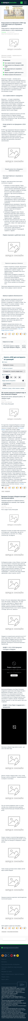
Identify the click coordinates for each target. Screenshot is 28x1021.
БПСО (3, 491)
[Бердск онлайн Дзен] (14, 955)
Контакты (4, 962)
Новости (3, 959)
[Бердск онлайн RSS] (17, 955)
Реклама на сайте (6, 971)
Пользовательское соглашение (10, 964)
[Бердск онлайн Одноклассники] (2, 955)
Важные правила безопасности (13, 74)
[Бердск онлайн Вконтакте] (5, 955)
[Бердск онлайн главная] (9, 947)
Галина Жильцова (8, 402)
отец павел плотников (12, 931)
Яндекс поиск (5, 977)
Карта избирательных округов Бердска (12, 974)
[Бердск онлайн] (8, 3)
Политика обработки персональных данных (11, 968)
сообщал (21, 483)
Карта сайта (5, 979)
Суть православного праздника (13, 63)
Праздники (3, 32)
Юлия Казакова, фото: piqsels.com (11, 33)
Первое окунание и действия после (14, 72)
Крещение (4, 337)
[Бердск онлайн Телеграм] (8, 955)
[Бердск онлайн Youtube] (11, 955)
